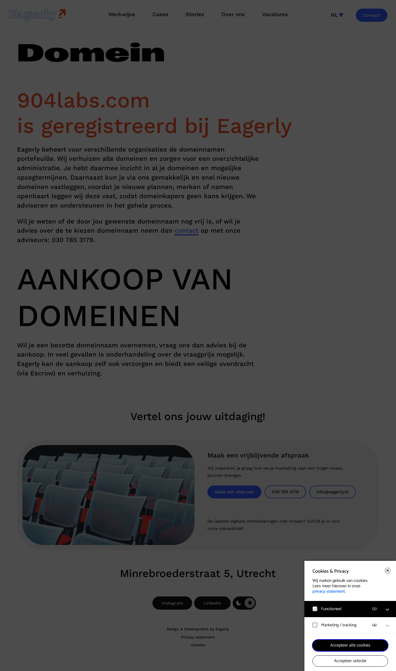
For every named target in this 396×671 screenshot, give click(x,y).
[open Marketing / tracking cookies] (387, 625)
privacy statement (328, 591)
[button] (345, 609)
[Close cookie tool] (388, 571)
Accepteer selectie (350, 661)
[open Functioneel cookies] (387, 609)
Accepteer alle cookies (350, 645)
